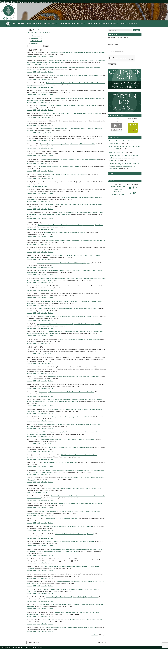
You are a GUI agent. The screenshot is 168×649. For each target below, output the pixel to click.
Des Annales (117, 189)
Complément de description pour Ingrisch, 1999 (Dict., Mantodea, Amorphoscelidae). (69, 324)
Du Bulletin (117, 192)
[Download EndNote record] (50, 56)
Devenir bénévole (108, 24)
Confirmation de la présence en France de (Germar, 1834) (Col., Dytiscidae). (67, 105)
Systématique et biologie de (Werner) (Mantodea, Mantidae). (71, 627)
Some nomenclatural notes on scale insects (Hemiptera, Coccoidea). (80, 339)
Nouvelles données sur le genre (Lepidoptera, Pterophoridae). (64, 232)
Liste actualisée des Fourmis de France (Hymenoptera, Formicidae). (74, 534)
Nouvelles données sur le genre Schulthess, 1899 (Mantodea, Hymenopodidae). (62, 174)
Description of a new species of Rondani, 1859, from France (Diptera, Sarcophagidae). (74, 204)
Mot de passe (113, 45)
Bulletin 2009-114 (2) (36, 38)
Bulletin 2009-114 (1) (36, 36)
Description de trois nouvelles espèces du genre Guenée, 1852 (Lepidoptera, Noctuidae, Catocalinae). (70, 225)
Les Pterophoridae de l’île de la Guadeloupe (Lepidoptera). (61, 518)
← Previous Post (33, 642)
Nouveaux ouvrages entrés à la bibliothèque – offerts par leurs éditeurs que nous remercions (124, 158)
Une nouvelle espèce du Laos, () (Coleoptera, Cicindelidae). (72, 597)
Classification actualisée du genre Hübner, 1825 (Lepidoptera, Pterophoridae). (73, 376)
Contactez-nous (129, 24)
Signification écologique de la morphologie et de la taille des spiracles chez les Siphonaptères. (78, 52)
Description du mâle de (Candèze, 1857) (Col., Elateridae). (59, 166)
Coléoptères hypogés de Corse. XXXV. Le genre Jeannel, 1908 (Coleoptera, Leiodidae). (69, 159)
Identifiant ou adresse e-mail (118, 38)
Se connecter (112, 64)
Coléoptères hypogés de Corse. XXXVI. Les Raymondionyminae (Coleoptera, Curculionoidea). (67, 439)
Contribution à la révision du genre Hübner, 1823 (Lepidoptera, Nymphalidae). (70, 541)
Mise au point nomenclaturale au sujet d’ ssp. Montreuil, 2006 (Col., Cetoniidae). (69, 316)
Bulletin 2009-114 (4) (36, 43)
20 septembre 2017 (35, 32)
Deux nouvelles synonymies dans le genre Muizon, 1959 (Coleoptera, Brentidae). (68, 144)
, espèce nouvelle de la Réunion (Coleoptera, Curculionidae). (71, 447)
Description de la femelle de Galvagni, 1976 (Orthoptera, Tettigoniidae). (77, 503)
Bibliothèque (50, 24)
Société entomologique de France (12, 2)
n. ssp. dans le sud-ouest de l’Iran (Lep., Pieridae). (69, 526)
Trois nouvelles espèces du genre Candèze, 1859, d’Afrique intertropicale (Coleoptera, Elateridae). (69, 113)
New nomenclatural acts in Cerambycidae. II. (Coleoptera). (61, 462)
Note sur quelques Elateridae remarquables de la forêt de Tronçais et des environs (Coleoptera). (66, 392)
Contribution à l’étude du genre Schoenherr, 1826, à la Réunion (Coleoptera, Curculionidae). (67, 308)
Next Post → (101, 642)
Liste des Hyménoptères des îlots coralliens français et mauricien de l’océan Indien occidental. (75, 619)
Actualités (19, 24)
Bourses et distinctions (72, 24)
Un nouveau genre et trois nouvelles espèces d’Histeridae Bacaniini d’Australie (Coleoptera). (63, 263)
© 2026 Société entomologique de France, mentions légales (21, 647)
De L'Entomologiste (117, 194)
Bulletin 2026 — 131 (116, 152)
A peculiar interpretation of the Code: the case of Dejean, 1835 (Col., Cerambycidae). (73, 488)
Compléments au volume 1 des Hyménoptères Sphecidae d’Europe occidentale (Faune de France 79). (75, 240)
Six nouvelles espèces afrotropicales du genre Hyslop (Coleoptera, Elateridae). (64, 417)
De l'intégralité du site (117, 187)
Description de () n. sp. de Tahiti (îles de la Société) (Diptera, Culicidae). (73, 75)
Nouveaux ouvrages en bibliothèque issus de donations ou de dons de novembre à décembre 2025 (124, 166)
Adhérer (92, 24)
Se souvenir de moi (117, 52)
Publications (34, 24)
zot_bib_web (94, 635)
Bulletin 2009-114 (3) (36, 41)
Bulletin (47, 32)
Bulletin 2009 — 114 (35, 30)
